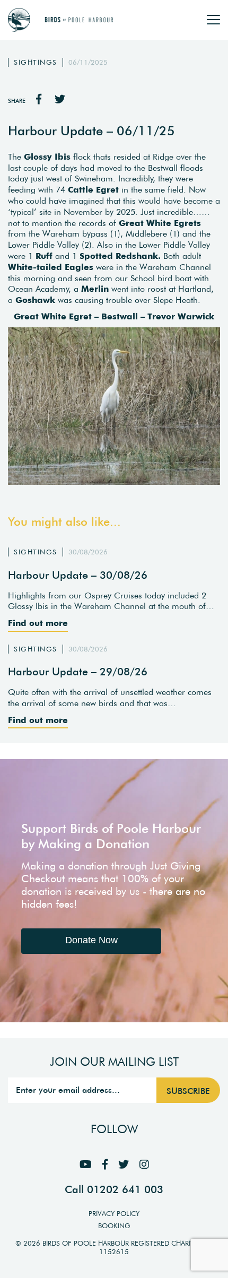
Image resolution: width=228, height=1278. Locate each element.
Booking (114, 1225)
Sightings (35, 62)
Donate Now (91, 940)
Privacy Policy (114, 1213)
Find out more (38, 623)
